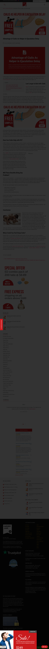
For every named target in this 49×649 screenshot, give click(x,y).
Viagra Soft (5, 349)
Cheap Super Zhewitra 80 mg (8, 390)
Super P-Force (5, 386)
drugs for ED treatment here (17, 246)
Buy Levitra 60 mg (6, 377)
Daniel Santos (17, 43)
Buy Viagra (27, 526)
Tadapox (4, 388)
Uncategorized (5, 396)
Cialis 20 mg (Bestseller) (7, 360)
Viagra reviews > (27, 410)
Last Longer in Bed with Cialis (12, 85)
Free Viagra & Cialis (28, 533)
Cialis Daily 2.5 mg (6, 355)
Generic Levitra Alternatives (8, 381)
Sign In (38, 547)
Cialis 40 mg (5, 362)
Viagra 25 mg (5, 340)
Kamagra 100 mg (6, 351)
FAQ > (21, 0)
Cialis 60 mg (5, 364)
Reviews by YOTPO (19, 475)
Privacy (38, 542)
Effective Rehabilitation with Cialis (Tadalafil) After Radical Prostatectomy (30, 260)
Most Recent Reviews (40, 526)
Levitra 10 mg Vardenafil (7, 371)
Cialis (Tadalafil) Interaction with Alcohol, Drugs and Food (15, 258)
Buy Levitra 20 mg (6, 373)
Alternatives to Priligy (7, 385)
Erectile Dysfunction (9, 8)
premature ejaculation (41, 246)
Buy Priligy (27, 529)
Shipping (38, 529)
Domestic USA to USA (7, 336)
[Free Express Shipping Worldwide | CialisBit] (16, 300)
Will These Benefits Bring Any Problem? (14, 88)
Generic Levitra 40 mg (7, 375)
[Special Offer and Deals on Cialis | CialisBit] (16, 276)
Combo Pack (27, 531)
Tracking (38, 536)
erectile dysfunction (7, 79)
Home (4, 8)
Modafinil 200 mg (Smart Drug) (8, 394)
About (38, 546)
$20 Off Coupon (27, 536)
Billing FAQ (38, 528)
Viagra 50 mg (5, 342)
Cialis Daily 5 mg (6, 357)
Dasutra (30, 247)
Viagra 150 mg (5, 345)
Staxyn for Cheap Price (7, 370)
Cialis (20, 78)
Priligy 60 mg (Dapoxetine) (8, 383)
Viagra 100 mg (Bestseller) (8, 343)
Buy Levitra (27, 528)
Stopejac (37, 247)
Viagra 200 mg (5, 347)
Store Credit (39, 531)
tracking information (32, 592)
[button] (3, 647)
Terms (38, 544)
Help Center (39, 534)
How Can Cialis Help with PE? (12, 86)
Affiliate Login (39, 539)
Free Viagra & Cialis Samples (8, 338)
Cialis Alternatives (6, 368)
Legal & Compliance (40, 541)
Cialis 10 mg (5, 358)
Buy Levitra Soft (6, 379)
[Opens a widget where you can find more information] (44, 646)
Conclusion (8, 89)
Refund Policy (39, 533)
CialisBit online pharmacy (16, 238)
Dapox (34, 247)
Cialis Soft (5, 366)
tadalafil (6, 152)
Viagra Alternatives (6, 353)
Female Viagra (5, 392)
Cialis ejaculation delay (14, 158)
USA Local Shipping (28, 534)
